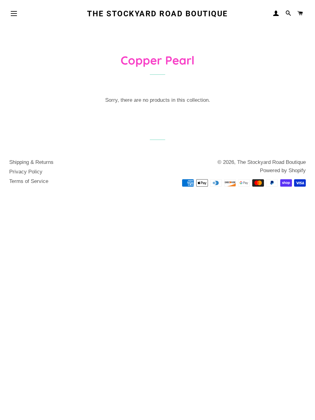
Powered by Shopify (283, 170)
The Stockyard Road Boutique (157, 13)
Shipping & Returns (31, 162)
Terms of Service (28, 181)
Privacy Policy (25, 172)
